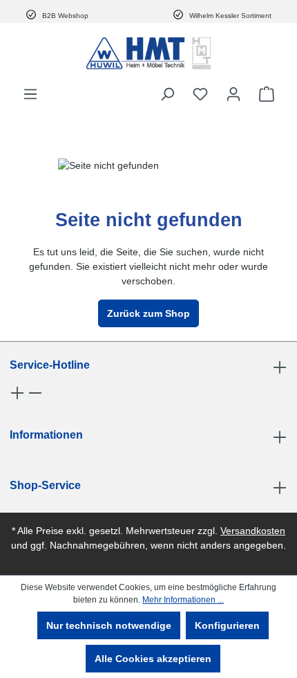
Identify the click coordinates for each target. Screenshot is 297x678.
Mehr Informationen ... (183, 600)
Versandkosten (252, 530)
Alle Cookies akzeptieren (153, 658)
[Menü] (30, 94)
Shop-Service (45, 485)
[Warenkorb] (266, 94)
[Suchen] (167, 94)
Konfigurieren (227, 625)
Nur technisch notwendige (108, 625)
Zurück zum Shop (148, 313)
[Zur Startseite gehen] (148, 53)
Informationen (46, 435)
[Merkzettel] (200, 94)
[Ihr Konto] (233, 94)
